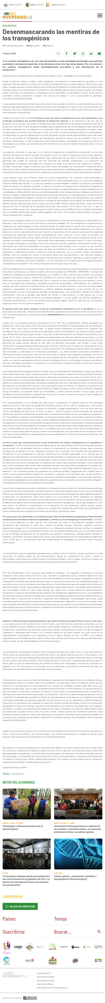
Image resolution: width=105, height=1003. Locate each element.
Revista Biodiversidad (45, 980)
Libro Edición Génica (45, 984)
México (50, 45)
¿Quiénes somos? (44, 973)
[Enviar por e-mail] (99, 53)
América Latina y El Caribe (13, 823)
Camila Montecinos (14, 45)
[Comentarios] (58, 53)
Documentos (9, 25)
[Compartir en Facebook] (66, 53)
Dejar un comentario (22, 906)
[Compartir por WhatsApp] (83, 53)
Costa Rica (58, 873)
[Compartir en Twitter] (75, 53)
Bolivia (5, 873)
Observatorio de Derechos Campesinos (52, 987)
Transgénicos (17, 773)
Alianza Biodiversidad (45, 976)
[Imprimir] (91, 53)
